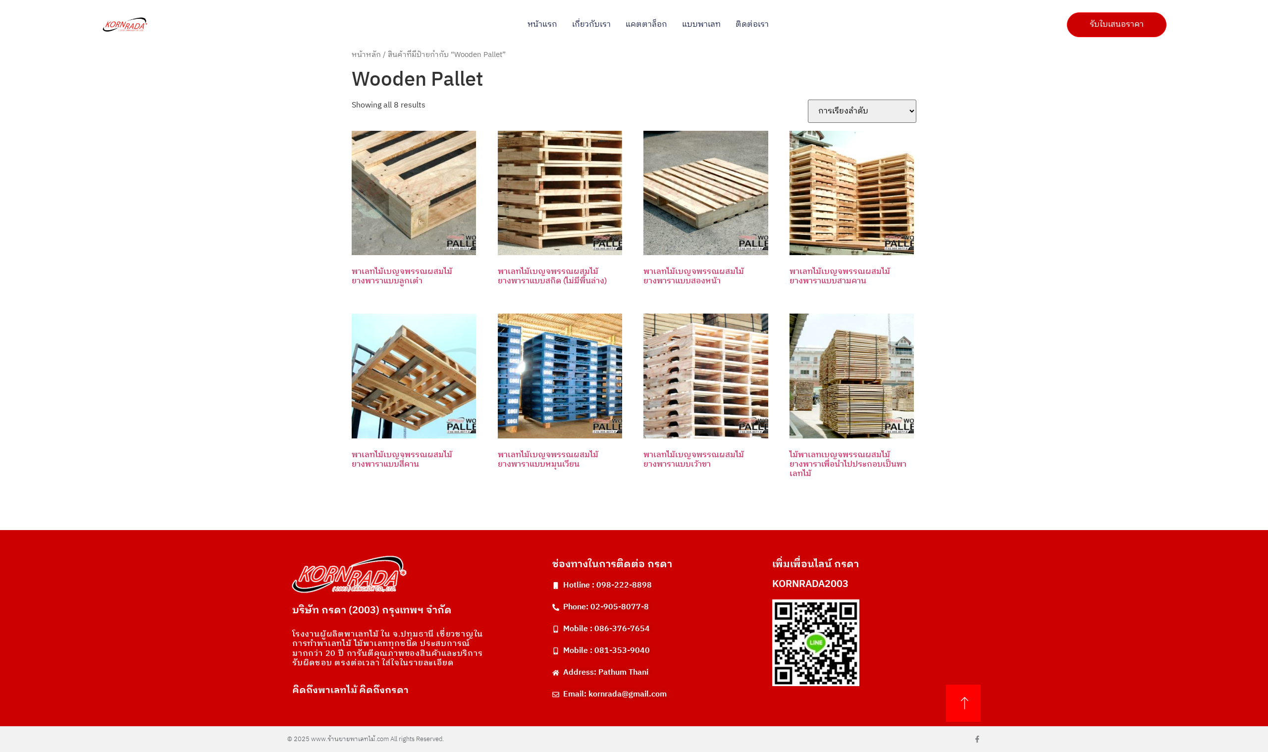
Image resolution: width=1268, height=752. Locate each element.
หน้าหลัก (366, 55)
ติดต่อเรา (752, 24)
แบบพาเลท (701, 24)
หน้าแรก (542, 24)
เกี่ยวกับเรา (591, 24)
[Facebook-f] (977, 739)
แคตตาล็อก (646, 24)
